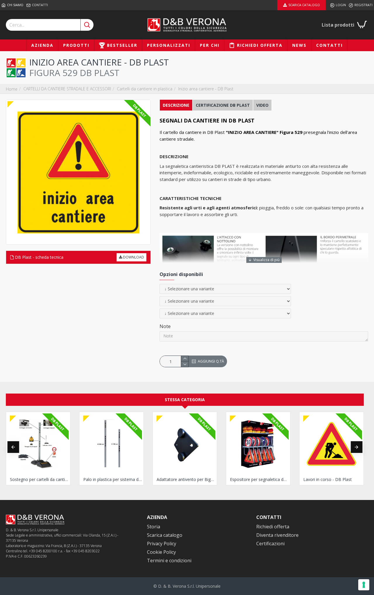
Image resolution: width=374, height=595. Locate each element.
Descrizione (176, 105)
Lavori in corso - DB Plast (327, 479)
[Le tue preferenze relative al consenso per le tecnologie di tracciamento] (363, 584)
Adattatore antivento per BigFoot (186, 479)
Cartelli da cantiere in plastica (144, 89)
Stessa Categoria (185, 399)
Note (165, 326)
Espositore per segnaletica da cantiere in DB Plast (259, 479)
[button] (13, 447)
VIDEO (262, 105)
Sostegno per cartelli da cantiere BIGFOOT (39, 479)
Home (12, 89)
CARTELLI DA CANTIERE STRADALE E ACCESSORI (67, 89)
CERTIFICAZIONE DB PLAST (223, 105)
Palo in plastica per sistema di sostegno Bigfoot (112, 479)
